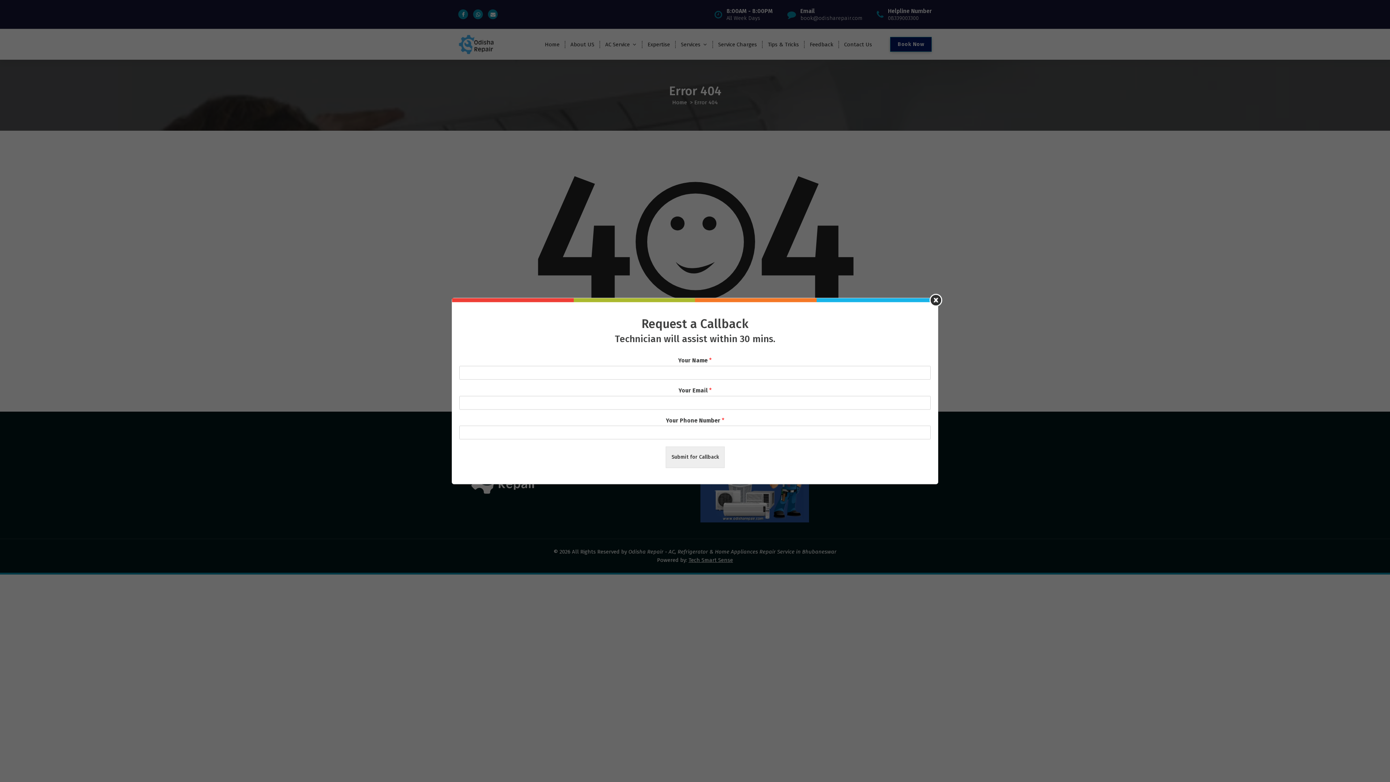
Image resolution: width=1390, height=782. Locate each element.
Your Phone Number (695, 420)
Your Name (695, 360)
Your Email (695, 390)
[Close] (936, 300)
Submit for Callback (695, 457)
